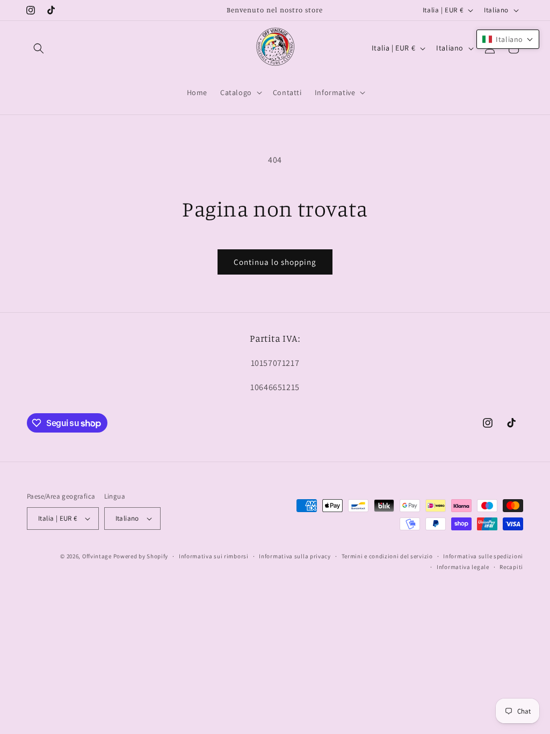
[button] (38, 48)
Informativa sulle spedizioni (483, 556)
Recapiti (511, 567)
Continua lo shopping (275, 262)
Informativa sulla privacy (295, 556)
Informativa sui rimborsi (214, 556)
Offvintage (97, 556)
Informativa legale (463, 567)
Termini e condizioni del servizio (387, 556)
